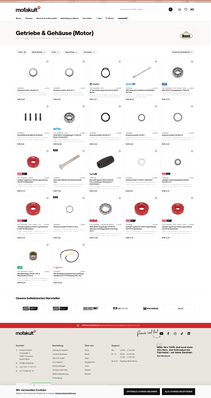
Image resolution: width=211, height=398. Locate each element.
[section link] (123, 19)
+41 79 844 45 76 (26, 371)
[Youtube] (161, 333)
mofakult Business (59, 354)
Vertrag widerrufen (60, 370)
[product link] (33, 80)
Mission (88, 374)
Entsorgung (57, 378)
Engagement (90, 362)
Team (87, 358)
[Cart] (192, 9)
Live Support (57, 362)
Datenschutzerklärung (65, 393)
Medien (88, 370)
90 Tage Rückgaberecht (173, 1)
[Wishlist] (186, 9)
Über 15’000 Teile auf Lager (89, 1)
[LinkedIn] (188, 333)
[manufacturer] (30, 308)
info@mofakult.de (26, 363)
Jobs (87, 366)
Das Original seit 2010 (27, 1)
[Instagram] (175, 333)
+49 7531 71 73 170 (27, 367)
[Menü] (29, 384)
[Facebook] (168, 333)
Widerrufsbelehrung (60, 374)
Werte (87, 354)
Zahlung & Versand (60, 350)
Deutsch (192, 2)
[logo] (28, 9)
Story (87, 350)
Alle (180, 308)
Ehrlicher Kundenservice (119, 1)
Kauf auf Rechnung (146, 1)
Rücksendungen (58, 366)
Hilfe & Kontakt (58, 358)
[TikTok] (181, 333)
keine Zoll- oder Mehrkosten (57, 1)
